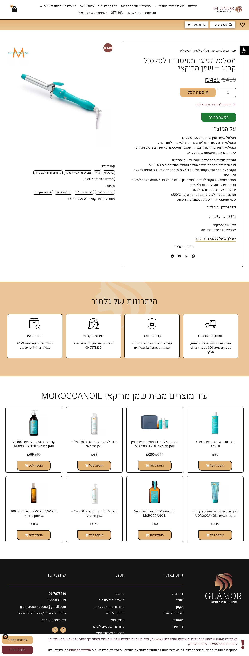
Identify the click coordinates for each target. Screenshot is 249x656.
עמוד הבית (229, 51)
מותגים (192, 6)
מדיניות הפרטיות (79, 650)
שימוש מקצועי (43, 192)
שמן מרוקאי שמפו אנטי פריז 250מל (215, 444)
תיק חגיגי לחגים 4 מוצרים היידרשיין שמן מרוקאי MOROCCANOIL (154, 444)
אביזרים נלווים (105, 192)
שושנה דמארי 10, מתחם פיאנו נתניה (42, 613)
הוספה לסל (198, 92)
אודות (179, 600)
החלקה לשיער (107, 6)
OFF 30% (117, 12)
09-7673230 (57, 593)
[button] (244, 50)
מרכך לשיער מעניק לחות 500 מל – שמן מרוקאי (94, 513)
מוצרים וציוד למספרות (136, 6)
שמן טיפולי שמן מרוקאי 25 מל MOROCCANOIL (154, 513)
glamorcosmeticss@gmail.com (43, 606)
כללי (97, 173)
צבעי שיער (87, 6)
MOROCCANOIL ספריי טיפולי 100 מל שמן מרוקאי (33, 513)
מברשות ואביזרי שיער (141, 12)
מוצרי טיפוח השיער (171, 6)
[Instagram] (55, 630)
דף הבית (177, 593)
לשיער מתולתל (83, 192)
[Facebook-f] (63, 630)
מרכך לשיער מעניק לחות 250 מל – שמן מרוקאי (94, 444)
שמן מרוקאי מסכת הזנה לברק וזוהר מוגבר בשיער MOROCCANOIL (215, 513)
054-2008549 (56, 600)
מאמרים (177, 620)
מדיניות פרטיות (173, 613)
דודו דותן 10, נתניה (54, 620)
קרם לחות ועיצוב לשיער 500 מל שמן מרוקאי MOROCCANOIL (34, 444)
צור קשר (177, 626)
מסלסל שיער (63, 192)
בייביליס (109, 173)
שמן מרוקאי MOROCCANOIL (87, 198)
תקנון (179, 606)
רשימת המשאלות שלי (92, 12)
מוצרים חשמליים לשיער (60, 6)
